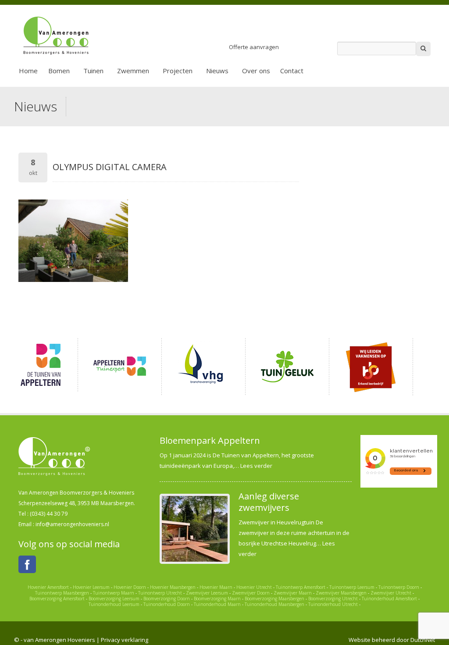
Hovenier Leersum (91, 587)
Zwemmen (133, 70)
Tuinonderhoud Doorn (166, 604)
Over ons (256, 70)
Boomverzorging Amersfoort (57, 598)
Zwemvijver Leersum (207, 593)
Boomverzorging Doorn (166, 598)
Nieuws (217, 70)
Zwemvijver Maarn (293, 593)
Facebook (27, 564)
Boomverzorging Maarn (217, 598)
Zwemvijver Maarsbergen (341, 593)
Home (28, 70)
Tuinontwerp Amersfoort (300, 587)
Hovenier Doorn (130, 587)
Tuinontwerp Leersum (351, 587)
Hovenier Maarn (216, 587)
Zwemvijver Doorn (251, 593)
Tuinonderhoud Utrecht (333, 604)
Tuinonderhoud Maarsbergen (274, 604)
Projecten (177, 70)
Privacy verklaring (124, 640)
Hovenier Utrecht (254, 587)
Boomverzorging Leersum (114, 598)
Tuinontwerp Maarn (113, 593)
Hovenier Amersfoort (48, 587)
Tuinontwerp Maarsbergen (62, 593)
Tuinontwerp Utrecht (160, 593)
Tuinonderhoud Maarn (217, 604)
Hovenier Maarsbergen (173, 587)
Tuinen (93, 70)
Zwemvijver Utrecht (391, 593)
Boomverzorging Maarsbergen (274, 598)
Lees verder (256, 466)
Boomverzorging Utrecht (333, 598)
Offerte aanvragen (254, 47)
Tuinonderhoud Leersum (114, 604)
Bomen (59, 70)
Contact (291, 70)
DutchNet (422, 640)
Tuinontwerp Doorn (398, 587)
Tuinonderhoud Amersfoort (389, 598)
